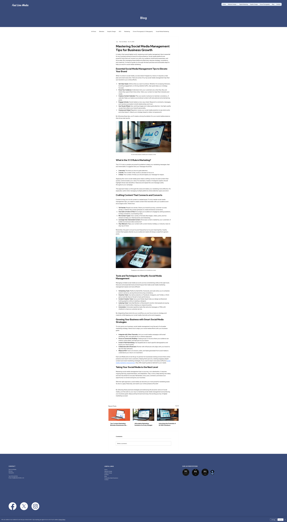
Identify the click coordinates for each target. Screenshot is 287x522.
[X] (24, 506)
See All (177, 406)
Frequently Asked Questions (111, 478)
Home (105, 469)
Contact (106, 479)
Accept (280, 519)
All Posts (93, 31)
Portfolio (106, 474)
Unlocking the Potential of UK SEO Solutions (167, 424)
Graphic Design (111, 31)
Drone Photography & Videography (143, 31)
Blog (105, 476)
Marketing (127, 31)
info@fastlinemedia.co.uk (18, 478)
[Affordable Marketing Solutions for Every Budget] (143, 415)
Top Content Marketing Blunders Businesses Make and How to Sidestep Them (119, 424)
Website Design (108, 471)
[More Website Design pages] (236, 4)
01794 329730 (14, 476)
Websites (101, 31)
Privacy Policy (62, 519)
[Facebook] (12, 506)
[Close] (285, 519)
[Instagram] (35, 506)
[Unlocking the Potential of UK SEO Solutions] (168, 415)
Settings (273, 519)
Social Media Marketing (162, 31)
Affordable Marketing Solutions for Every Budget (143, 424)
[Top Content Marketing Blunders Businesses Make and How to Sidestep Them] (119, 415)
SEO (120, 31)
